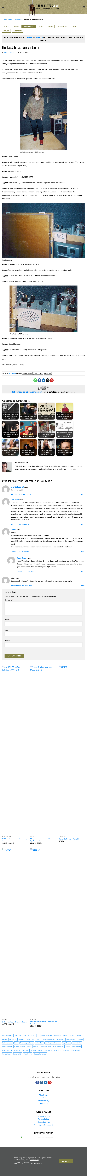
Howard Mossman (49, 1039)
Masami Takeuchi (19, 1047)
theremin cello (75, 1050)
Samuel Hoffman (36, 1050)
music (29, 1047)
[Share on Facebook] (39, 380)
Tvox (4, 19)
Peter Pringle (76, 1047)
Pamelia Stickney (58, 1047)
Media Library (43, 1101)
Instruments (18, 19)
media (39, 37)
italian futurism (7, 1043)
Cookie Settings (43, 1122)
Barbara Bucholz (7, 1035)
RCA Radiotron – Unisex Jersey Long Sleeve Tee (14, 840)
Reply (83, 494)
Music (41, 26)
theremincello (6, 1054)
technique (57, 1050)
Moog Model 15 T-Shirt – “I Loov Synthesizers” (41, 840)
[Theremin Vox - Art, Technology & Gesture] (43, 8)
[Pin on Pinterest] (52, 380)
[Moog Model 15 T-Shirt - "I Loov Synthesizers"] (43, 750)
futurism (21, 1039)
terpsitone (47, 373)
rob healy (15, 499)
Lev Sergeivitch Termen (52, 1043)
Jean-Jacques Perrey (27, 1043)
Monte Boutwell (17, 487)
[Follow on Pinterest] (50, 1083)
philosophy (5, 1050)
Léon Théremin (7, 1047)
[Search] (80, 7)
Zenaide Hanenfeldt (40, 1054)
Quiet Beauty (22, 558)
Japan (16, 1043)
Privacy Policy (43, 1119)
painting (35, 1047)
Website (7, 640)
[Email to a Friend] (48, 380)
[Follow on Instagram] (41, 1083)
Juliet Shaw (39, 1043)
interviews (60, 1039)
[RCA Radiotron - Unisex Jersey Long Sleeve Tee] (15, 750)
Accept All (66, 1161)
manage (26, 1162)
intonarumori (70, 1039)
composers (57, 1035)
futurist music (30, 1039)
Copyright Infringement (43, 1125)
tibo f (13, 529)
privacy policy (34, 1160)
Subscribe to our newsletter (27, 392)
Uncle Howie (27, 1054)
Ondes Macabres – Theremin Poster (14, 1022)
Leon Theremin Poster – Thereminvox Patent (43, 1023)
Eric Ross (72, 1035)
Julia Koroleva (27, 373)
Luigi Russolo (66, 1043)
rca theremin (15, 1050)
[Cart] (84, 6)
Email (7, 630)
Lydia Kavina (38, 373)
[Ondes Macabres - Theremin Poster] (15, 933)
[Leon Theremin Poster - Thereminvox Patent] (43, 933)
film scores (12, 1039)
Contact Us (43, 1103)
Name (7, 619)
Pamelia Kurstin (45, 1047)
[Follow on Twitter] (45, 1083)
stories (28, 37)
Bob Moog (18, 1035)
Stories (9, 19)
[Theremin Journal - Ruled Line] (72, 750)
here (18, 1162)
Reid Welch (25, 1050)
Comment (9, 600)
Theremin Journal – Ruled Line (69, 839)
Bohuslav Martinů (29, 1035)
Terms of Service (43, 1116)
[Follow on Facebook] (37, 1083)
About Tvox (43, 1095)
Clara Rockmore (46, 1035)
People (50, 26)
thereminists (17, 1054)
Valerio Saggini (9, 52)
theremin (66, 1050)
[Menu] (3, 7)
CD (38, 1035)
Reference (17, 31)
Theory (75, 26)
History (17, 26)
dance (65, 1035)
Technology (62, 26)
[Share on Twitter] (43, 380)
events (79, 1035)
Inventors (80, 1039)
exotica (4, 1039)
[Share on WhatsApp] (35, 380)
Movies (6, 31)
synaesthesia (48, 1050)
